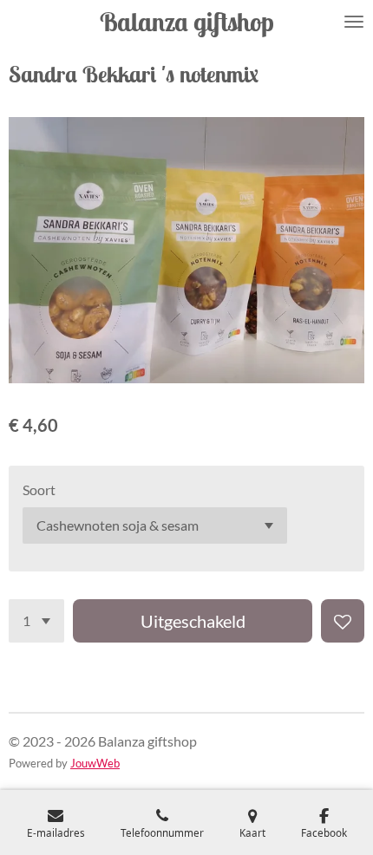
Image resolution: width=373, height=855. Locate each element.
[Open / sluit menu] (354, 21)
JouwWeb (95, 763)
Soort (39, 489)
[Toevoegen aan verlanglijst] (342, 621)
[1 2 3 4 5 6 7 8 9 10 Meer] (36, 621)
